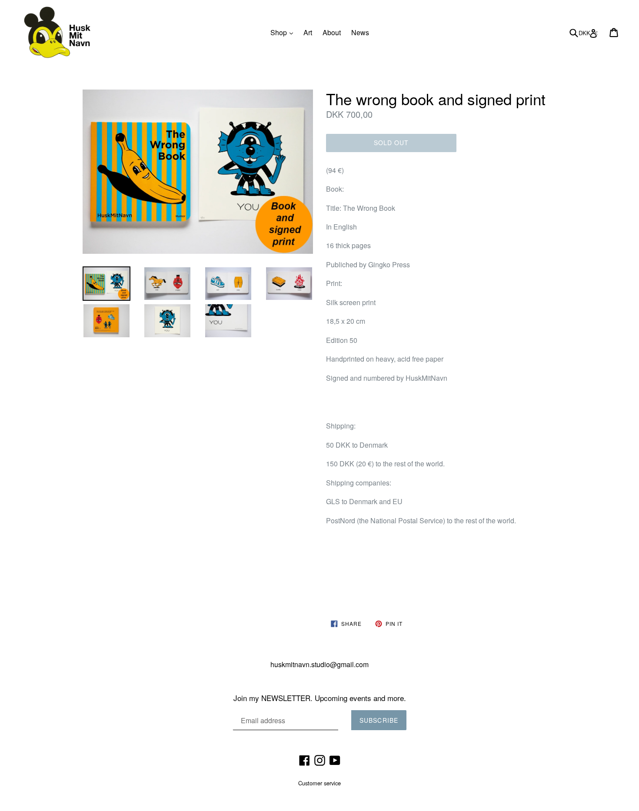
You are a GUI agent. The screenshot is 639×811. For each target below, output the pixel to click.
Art (307, 32)
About (332, 32)
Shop (283, 32)
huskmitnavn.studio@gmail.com (319, 664)
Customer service (319, 783)
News (360, 32)
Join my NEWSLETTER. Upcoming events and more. (319, 698)
